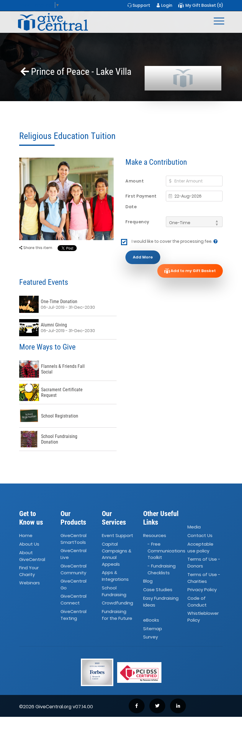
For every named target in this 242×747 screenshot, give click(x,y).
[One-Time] (194, 221)
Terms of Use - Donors (203, 562)
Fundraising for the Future (117, 614)
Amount (134, 181)
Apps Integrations (115, 575)
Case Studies (157, 589)
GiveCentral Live (73, 554)
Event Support (117, 535)
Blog (148, 581)
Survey (150, 637)
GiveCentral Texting (73, 614)
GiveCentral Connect (73, 599)
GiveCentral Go (73, 584)
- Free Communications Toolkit (166, 550)
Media (194, 527)
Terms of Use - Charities (203, 577)
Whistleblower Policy (203, 616)
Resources (154, 535)
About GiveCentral (32, 555)
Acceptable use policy (200, 547)
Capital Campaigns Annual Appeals (116, 554)
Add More (143, 257)
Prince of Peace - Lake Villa (80, 71)
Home (25, 535)
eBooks (151, 620)
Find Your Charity (29, 571)
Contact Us (199, 535)
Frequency (137, 222)
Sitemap (152, 628)
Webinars (29, 583)
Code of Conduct (197, 601)
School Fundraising (114, 591)
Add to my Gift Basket (193, 271)
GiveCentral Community (73, 569)
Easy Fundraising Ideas (161, 601)
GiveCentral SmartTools (73, 538)
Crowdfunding (117, 603)
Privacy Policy (202, 589)
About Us (29, 544)
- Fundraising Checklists (162, 569)
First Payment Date (141, 201)
